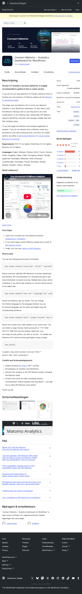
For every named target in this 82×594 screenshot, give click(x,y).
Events (64, 543)
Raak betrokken (68, 539)
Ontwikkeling (49, 72)
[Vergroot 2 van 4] (32, 404)
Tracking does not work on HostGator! (17, 491)
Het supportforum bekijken (67, 196)
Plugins (25, 546)
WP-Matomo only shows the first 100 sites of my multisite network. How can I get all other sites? (21, 483)
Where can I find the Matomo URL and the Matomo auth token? (15, 448)
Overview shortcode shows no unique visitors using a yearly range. (16, 475)
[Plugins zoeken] (25, 23)
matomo (76, 116)
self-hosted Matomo (27, 136)
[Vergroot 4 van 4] (50, 424)
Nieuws (5, 543)
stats (77, 120)
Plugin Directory (7, 10)
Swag (65, 550)
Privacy (5, 550)
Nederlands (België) (15, 578)
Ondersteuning (74, 72)
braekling (35, 523)
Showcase (26, 539)
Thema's (25, 543)
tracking (76, 125)
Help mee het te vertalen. (64, 16)
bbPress (6, 565)
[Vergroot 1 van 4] (15, 404)
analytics (76, 112)
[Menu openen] (78, 3)
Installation (21, 239)
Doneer (66, 546)
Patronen (25, 550)
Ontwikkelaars (47, 546)
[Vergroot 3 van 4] (50, 404)
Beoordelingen (20, 72)
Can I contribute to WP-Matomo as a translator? (21, 498)
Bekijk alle (76, 170)
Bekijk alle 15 (75, 107)
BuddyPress (8, 568)
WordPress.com (9, 557)
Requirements (10, 239)
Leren (44, 539)
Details (7, 72)
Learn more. (6, 225)
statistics (71, 120)
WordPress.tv (48, 550)
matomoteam (24, 64)
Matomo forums (14, 245)
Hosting (5, 546)
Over (4, 539)
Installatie (35, 72)
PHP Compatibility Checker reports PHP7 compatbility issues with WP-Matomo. (18, 467)
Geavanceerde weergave (66, 131)
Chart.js (24, 366)
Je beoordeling (62, 170)
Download (74, 61)
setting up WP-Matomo (31, 248)
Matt (5, 561)
